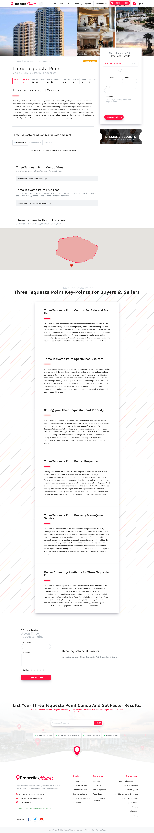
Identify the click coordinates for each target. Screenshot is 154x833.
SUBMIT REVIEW (36, 677)
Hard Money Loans (79, 794)
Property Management (81, 798)
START (98, 723)
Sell (68, 4)
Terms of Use (101, 830)
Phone (126, 77)
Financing (78, 4)
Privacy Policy (90, 830)
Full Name (110, 77)
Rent (61, 4)
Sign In (140, 4)
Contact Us (97, 785)
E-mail (108, 87)
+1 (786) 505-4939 (114, 63)
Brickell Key (28, 61)
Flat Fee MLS (77, 802)
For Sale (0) (21, 142)
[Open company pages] (106, 3)
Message (109, 96)
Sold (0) (49, 142)
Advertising (97, 794)
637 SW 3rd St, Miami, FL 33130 (31, 794)
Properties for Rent (79, 790)
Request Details (112, 117)
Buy (54, 4)
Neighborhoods (132, 802)
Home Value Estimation (128, 781)
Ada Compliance (99, 790)
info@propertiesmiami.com (30, 798)
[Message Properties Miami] (134, 3)
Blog (136, 815)
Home (18, 61)
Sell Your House (78, 781)
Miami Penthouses (130, 785)
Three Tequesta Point (45, 61)
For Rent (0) (36, 142)
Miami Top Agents (131, 790)
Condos (135, 807)
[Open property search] (41, 4)
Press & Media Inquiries (99, 799)
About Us (96, 781)
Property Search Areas (129, 798)
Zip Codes (134, 811)
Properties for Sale (79, 785)
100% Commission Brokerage (126, 794)
